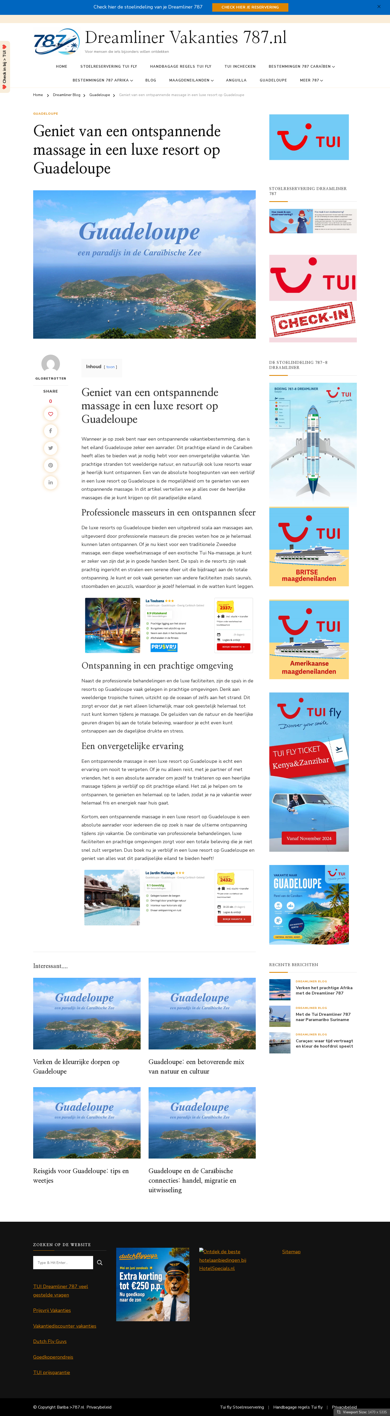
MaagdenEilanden (189, 80)
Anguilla (236, 80)
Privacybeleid (98, 1407)
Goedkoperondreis (53, 1357)
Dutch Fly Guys (50, 1341)
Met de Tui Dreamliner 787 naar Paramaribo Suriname (323, 1017)
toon (110, 366)
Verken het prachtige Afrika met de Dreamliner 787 (324, 990)
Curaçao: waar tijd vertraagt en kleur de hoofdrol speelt (324, 1043)
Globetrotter (50, 378)
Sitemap (291, 1252)
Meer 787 (309, 80)
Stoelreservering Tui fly (108, 66)
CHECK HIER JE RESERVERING (250, 7)
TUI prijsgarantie (51, 1372)
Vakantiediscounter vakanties (64, 1326)
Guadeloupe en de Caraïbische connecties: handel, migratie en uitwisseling (192, 1181)
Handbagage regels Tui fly (180, 66)
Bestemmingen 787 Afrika (101, 80)
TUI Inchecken (240, 66)
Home (61, 66)
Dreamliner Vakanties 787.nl (186, 38)
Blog (150, 80)
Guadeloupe (273, 80)
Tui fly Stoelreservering (242, 1407)
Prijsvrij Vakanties (52, 1310)
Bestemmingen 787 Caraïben (300, 66)
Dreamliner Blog (311, 981)
